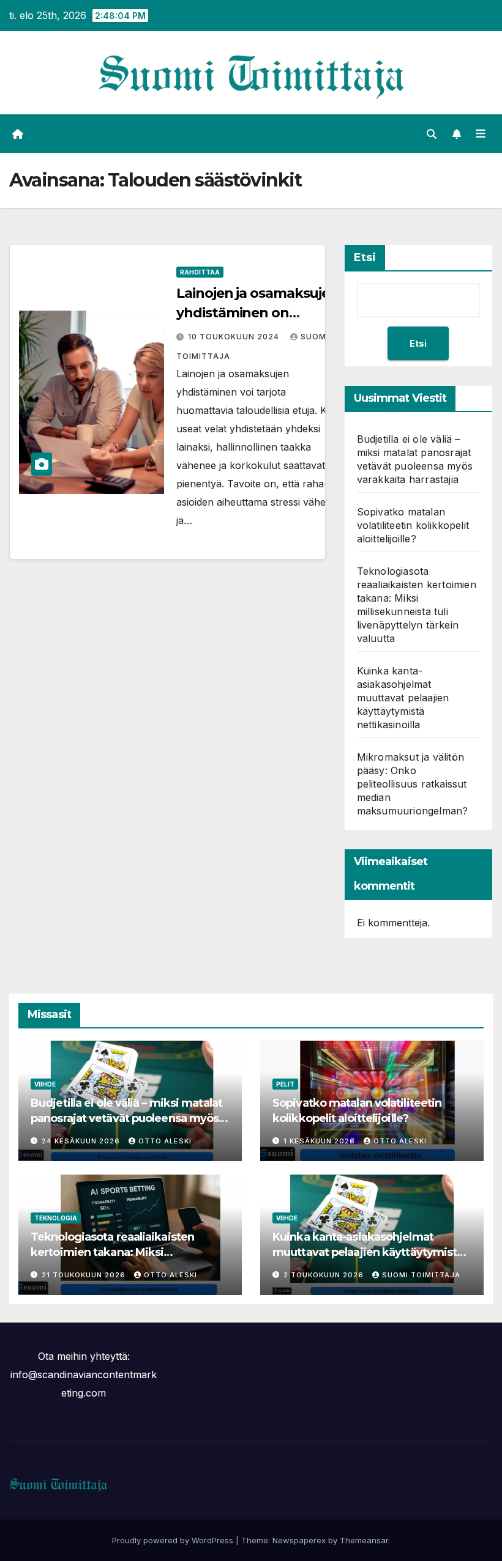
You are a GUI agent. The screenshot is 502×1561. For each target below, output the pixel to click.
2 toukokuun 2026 (324, 1275)
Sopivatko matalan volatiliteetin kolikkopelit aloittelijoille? (413, 525)
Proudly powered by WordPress (174, 1540)
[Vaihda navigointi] (480, 134)
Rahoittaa (200, 272)
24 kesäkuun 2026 (82, 1141)
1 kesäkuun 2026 (320, 1141)
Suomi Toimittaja (421, 1275)
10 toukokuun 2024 (235, 336)
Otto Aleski (165, 1141)
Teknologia (55, 1218)
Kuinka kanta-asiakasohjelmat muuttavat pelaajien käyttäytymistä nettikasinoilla (403, 698)
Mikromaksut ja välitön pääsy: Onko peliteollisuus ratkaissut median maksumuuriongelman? (412, 784)
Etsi (365, 257)
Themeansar (364, 1540)
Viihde (45, 1084)
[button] (431, 134)
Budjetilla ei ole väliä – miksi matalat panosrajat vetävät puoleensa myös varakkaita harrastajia (126, 1118)
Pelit (285, 1084)
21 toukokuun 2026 (85, 1275)
